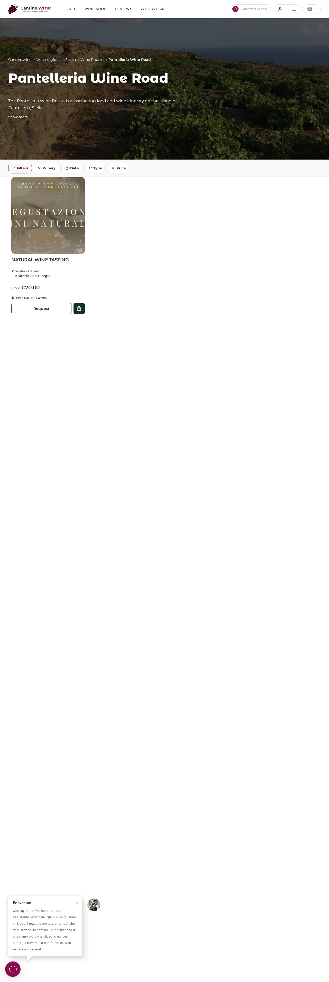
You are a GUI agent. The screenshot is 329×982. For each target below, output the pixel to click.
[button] (48, 215)
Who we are (154, 9)
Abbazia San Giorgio (32, 276)
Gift (72, 9)
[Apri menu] (286, 9)
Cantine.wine (19, 59)
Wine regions (48, 59)
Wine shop (95, 9)
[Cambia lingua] (312, 9)
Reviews (123, 9)
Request (41, 308)
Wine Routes (92, 59)
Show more (18, 117)
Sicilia (70, 59)
